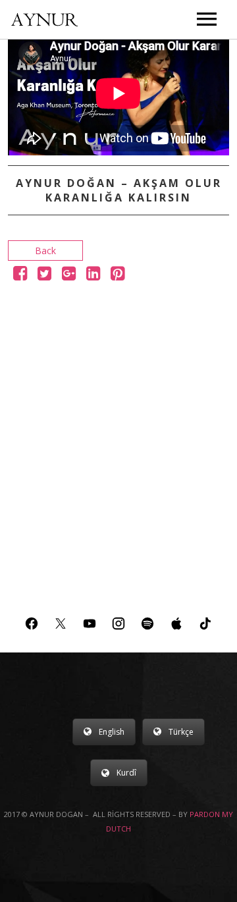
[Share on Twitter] (44, 275)
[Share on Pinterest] (117, 275)
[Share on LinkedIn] (93, 275)
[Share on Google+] (69, 275)
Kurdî (126, 772)
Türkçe (181, 731)
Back (45, 250)
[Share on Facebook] (20, 275)
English (111, 731)
